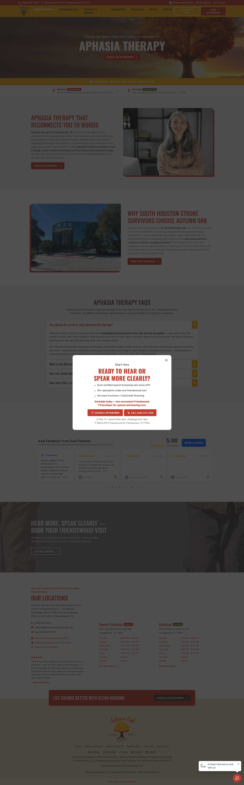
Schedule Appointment (107, 412)
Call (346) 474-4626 (142, 412)
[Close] (166, 360)
